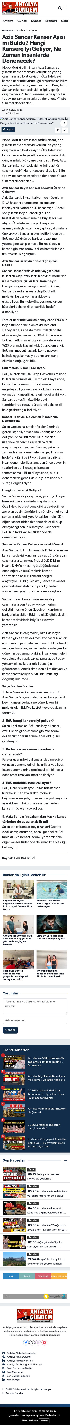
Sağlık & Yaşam (27, 31)
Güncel (22, 21)
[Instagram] (38, 1342)
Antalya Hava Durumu (19, 1357)
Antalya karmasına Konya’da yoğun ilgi (43, 1176)
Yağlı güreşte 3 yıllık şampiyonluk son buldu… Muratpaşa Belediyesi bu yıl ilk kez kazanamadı (46, 1245)
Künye (47, 1389)
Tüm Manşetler (15, 1372)
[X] (32, 1342)
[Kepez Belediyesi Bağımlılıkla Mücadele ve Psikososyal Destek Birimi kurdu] (18, 889)
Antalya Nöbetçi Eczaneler (21, 1353)
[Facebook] (26, 1342)
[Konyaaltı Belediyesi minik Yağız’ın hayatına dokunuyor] (52, 889)
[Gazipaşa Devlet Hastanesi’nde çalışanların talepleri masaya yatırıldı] (18, 959)
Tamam (44, 1421)
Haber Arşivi (13, 1379)
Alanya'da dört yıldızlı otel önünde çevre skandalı (45, 1261)
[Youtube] (44, 1342)
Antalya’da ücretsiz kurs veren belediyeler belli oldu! (47, 1193)
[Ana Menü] (64, 8)
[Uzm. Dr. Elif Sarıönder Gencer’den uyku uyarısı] (52, 924)
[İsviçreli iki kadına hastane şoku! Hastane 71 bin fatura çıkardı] (52, 959)
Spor (31, 1169)
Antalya (8, 21)
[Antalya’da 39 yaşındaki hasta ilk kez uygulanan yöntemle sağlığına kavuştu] (18, 924)
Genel (65, 21)
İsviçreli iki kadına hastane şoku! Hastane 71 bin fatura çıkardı (50, 974)
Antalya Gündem (15, 1393)
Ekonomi (51, 21)
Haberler (7, 31)
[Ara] (60, 8)
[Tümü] (65, 1160)
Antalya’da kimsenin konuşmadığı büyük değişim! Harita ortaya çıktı (45, 1211)
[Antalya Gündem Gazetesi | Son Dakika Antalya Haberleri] (20, 8)
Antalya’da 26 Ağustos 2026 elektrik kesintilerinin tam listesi (47, 1228)
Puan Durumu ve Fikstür (19, 1368)
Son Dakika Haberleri (18, 1376)
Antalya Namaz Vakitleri (20, 1360)
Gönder (10, 1030)
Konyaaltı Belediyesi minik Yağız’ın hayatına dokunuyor (50, 904)
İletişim (35, 1389)
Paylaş (10, 129)
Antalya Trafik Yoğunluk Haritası (24, 1364)
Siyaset (36, 21)
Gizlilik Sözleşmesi (16, 1389)
